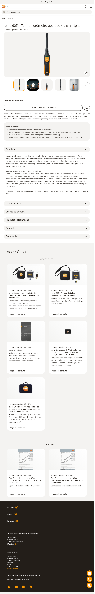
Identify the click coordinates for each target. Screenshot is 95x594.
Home (3, 18)
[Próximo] (87, 85)
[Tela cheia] (86, 73)
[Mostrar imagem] (19, 85)
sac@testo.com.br (12, 568)
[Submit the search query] (3, 12)
